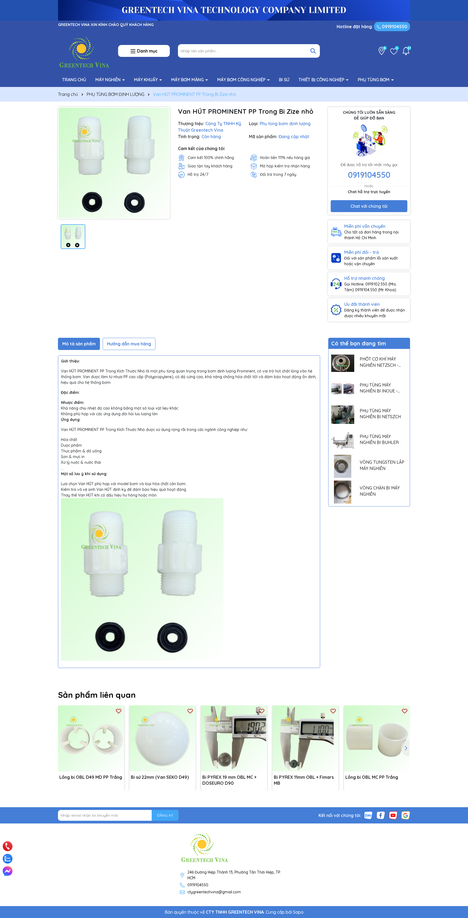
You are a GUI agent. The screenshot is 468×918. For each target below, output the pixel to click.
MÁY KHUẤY (146, 79)
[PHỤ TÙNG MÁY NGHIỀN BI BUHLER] (342, 440)
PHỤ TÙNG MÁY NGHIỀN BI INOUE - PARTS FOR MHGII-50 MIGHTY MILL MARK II (381, 388)
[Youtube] (393, 815)
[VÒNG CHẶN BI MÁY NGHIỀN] (342, 492)
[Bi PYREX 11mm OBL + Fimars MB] (305, 738)
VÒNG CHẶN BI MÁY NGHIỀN (380, 491)
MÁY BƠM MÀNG (188, 79)
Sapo (298, 912)
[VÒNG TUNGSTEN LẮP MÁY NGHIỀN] (342, 466)
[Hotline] (8, 846)
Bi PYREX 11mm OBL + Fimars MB (304, 780)
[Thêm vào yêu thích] (118, 711)
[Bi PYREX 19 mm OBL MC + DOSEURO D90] (234, 738)
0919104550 (394, 26)
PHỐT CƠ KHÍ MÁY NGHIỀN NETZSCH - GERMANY (379, 362)
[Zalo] (368, 815)
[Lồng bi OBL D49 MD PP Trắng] (91, 738)
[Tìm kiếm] (313, 51)
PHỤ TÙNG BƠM (374, 79)
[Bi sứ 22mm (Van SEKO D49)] (162, 738)
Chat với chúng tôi (369, 206)
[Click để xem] (114, 163)
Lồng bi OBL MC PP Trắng (371, 777)
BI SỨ (284, 79)
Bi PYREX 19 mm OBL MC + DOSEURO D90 (229, 780)
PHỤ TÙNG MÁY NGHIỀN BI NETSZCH (380, 413)
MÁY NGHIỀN (108, 79)
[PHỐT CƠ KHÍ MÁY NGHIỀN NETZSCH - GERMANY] (342, 363)
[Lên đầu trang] (456, 839)
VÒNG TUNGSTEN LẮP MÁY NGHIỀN (382, 465)
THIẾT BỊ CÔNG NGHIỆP (321, 79)
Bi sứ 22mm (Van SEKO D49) (160, 777)
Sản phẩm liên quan (97, 695)
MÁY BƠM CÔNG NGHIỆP (241, 79)
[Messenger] (7, 871)
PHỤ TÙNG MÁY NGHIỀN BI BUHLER (379, 439)
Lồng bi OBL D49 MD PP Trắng (90, 777)
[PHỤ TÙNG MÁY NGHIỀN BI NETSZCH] (342, 414)
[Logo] (84, 50)
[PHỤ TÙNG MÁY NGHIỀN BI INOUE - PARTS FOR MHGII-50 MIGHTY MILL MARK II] (342, 388)
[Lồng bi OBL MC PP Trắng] (377, 738)
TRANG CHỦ (74, 79)
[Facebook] (380, 815)
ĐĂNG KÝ (165, 815)
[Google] (405, 815)
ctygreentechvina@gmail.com (214, 892)
